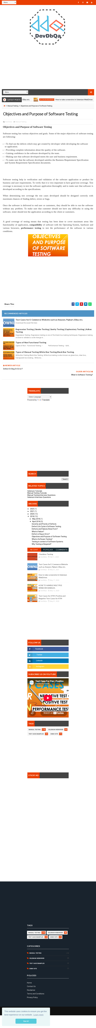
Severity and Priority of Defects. (44, 524)
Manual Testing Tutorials (37, 493)
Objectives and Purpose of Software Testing (49, 536)
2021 (32, 511)
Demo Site (54, 734)
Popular (48, 550)
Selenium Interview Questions (39, 497)
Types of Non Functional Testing (31, 342)
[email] (87, 2)
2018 (32, 516)
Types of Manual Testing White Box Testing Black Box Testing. (45, 352)
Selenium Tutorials (34, 491)
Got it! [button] (26, 1021)
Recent (34, 550)
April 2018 (36, 521)
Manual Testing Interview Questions (41, 495)
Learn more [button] (38, 1015)
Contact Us (31, 986)
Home (29, 983)
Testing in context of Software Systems (47, 542)
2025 (32, 509)
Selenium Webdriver (37, 99)
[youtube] (92, 2)
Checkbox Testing (46, 554)
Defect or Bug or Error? (41, 534)
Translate (46, 400)
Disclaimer (31, 990)
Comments (62, 550)
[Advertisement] (48, 69)
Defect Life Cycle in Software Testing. (46, 526)
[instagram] (83, 2)
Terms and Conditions (35, 994)
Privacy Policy (32, 997)
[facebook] (78, 2)
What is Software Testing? (42, 539)
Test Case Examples (36, 734)
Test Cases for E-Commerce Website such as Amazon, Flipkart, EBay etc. (49, 320)
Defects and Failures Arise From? (45, 529)
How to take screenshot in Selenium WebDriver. (64, 99)
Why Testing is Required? (41, 544)
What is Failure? (38, 532)
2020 (32, 514)
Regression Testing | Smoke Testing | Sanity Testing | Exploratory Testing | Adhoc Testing (54, 330)
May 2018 (36, 519)
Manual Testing (13, 106)
